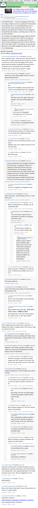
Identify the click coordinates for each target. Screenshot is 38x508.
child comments (21, 70)
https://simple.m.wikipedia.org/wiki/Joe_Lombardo (18, 500)
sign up (30, 2)
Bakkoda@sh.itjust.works (19, 94)
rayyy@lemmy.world (8, 464)
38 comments (6, 18)
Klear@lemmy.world (15, 138)
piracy (17, 0)
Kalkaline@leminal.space (13, 73)
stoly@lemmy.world (11, 368)
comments (25, 7)
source (13, 70)
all (5, 0)
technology (10, 0)
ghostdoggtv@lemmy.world (16, 202)
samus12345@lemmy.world (16, 266)
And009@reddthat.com (15, 152)
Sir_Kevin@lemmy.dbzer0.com (11, 323)
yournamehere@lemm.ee (9, 495)
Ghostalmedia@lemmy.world (17, 129)
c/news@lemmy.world (10, 17)
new (19, 53)
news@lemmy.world (13, 7)
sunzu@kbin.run (17, 120)
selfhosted (27, 0)
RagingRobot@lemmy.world (16, 377)
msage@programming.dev (13, 333)
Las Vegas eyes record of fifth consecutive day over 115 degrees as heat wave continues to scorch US (19, 12)
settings (34, 2)
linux (21, 0)
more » (35, 0)
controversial (13, 53)
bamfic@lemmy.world (12, 286)
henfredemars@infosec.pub (10, 486)
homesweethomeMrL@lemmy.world (12, 56)
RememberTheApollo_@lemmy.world (16, 345)
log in (25, 2)
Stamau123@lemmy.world (22, 16)
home (2, 0)
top (9, 53)
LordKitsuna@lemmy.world (16, 356)
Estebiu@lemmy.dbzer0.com (14, 279)
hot (7, 53)
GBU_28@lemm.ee (8, 478)
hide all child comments (21, 18)
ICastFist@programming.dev (24, 237)
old (21, 53)
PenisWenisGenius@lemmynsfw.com (19, 306)
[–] (2, 56)
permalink (4, 70)
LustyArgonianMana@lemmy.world (21, 414)
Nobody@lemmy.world (12, 193)
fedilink (13, 18)
